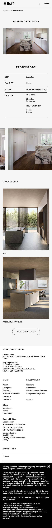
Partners (6, 391)
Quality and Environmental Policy (14, 439)
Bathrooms (31, 388)
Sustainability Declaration (14, 425)
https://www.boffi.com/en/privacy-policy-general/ (23, 517)
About (5, 385)
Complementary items (35, 394)
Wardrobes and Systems (36, 391)
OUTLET (30, 400)
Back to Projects (26, 332)
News (5, 411)
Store (5, 405)
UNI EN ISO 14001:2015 (13, 430)
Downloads (7, 408)
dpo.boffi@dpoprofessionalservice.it (22, 508)
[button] (48, 467)
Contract (7, 396)
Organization (8, 422)
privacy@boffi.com (32, 503)
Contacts (7, 399)
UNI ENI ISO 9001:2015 (13, 427)
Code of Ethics (9, 419)
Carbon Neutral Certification (9, 434)
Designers (7, 388)
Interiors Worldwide (11, 394)
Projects (6, 11)
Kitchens (30, 385)
